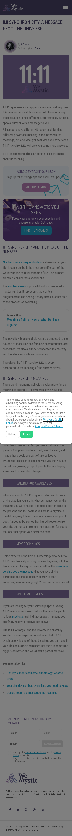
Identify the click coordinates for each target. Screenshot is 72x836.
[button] (13, 434)
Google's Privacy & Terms (49, 426)
